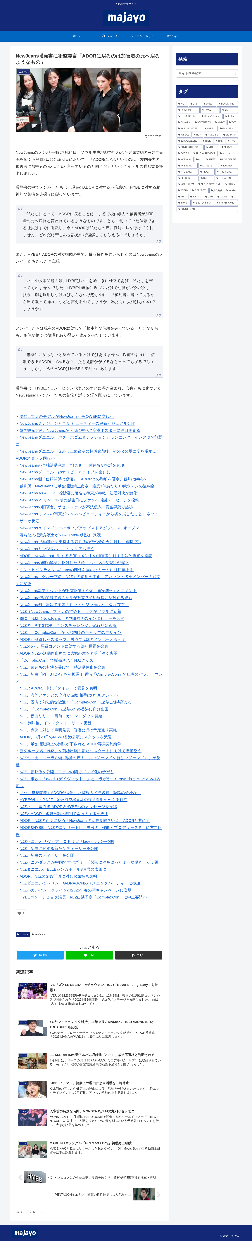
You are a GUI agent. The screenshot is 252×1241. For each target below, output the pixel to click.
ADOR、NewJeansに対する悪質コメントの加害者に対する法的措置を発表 (86, 556)
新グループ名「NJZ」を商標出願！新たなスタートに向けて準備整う (80, 751)
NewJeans (39, 934)
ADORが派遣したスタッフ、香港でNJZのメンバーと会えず (73, 639)
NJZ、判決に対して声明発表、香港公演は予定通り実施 (68, 730)
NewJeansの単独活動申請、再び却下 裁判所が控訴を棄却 (72, 465)
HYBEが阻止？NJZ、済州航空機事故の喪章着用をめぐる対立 (73, 799)
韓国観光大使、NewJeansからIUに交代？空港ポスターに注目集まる (80, 430)
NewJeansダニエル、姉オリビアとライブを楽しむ (65, 472)
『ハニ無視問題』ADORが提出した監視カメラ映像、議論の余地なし (80, 792)
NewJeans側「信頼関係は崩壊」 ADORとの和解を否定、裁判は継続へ (83, 479)
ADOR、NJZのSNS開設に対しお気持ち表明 (58, 876)
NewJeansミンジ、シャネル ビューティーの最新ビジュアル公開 (77, 423)
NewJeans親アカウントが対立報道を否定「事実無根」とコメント (78, 590)
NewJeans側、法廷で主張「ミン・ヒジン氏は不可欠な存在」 (74, 604)
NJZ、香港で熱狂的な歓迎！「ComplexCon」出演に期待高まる (76, 702)
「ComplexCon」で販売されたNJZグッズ (57, 660)
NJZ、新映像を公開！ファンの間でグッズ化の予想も (67, 772)
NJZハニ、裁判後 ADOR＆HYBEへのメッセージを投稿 (68, 806)
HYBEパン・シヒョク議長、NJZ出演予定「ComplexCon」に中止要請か (83, 897)
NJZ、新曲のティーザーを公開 (47, 855)
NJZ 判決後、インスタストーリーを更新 (55, 723)
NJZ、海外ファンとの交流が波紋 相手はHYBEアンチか (69, 695)
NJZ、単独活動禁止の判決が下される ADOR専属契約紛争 (70, 744)
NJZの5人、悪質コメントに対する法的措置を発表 (64, 646)
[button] (234, 73)
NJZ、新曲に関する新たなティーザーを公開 (59, 848)
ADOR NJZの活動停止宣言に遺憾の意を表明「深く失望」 (70, 653)
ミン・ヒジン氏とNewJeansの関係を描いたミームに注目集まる (77, 570)
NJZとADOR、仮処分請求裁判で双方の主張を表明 (64, 813)
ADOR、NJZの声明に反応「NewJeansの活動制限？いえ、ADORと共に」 (85, 820)
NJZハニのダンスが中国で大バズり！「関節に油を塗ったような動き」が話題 (89, 862)
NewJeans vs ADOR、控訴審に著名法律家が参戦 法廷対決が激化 (78, 493)
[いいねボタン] (19, 913)
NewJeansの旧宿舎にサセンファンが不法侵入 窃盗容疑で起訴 (76, 507)
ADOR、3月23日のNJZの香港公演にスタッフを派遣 (66, 737)
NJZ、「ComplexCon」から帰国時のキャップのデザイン (71, 632)
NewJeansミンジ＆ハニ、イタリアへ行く (57, 549)
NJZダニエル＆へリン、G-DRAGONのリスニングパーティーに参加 (80, 883)
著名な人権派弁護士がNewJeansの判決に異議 (60, 535)
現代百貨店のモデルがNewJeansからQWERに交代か (67, 416)
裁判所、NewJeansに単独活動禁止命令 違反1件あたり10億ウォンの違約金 (87, 486)
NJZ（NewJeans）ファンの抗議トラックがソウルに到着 (70, 611)
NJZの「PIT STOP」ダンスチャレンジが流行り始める (68, 625)
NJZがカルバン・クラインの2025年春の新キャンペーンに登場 (76, 890)
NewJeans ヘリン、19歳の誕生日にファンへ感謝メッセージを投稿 (79, 500)
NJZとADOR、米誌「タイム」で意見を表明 (58, 688)
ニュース (24, 934)
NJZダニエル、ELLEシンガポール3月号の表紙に (63, 869)
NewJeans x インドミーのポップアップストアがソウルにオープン (79, 528)
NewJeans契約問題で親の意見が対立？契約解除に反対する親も (76, 597)
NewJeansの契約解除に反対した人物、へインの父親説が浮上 (74, 563)
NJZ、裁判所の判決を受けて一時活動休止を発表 (62, 667)
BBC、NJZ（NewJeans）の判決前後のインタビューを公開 (72, 618)
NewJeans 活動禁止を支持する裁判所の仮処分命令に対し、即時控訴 (80, 542)
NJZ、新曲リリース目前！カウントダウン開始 (61, 716)
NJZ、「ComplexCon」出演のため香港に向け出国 (64, 709)
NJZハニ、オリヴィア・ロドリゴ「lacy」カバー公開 (67, 841)
